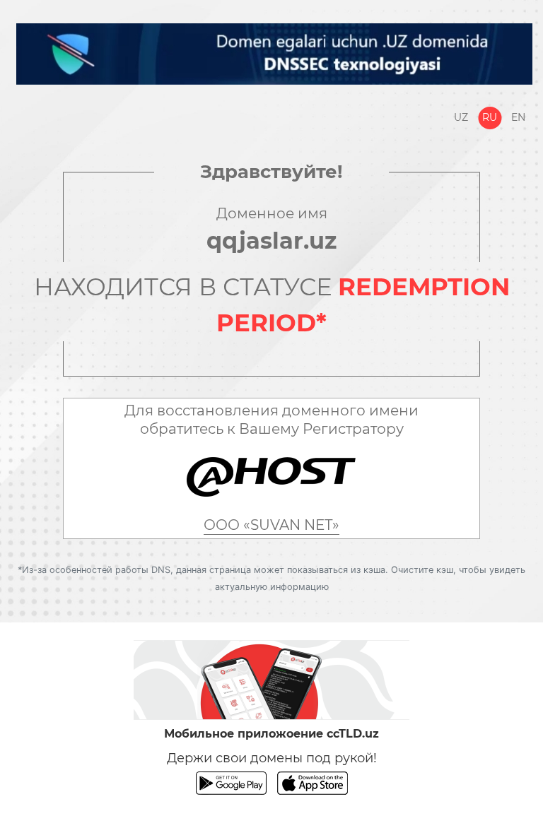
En (518, 117)
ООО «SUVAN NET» (271, 524)
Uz (461, 117)
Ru (489, 117)
